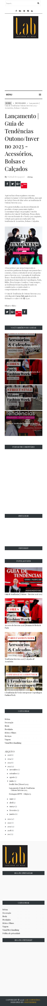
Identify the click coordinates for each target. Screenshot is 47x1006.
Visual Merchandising (13, 743)
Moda (7, 726)
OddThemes (30, 1002)
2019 (9, 826)
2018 (9, 830)
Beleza (7, 719)
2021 (9, 819)
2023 (9, 762)
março (12, 806)
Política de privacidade (11, 933)
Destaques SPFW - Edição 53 (20, 794)
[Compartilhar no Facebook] (7, 183)
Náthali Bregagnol (16, 176)
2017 (9, 834)
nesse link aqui (22, 296)
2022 (9, 766)
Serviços (8, 736)
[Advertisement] (23, 65)
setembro (13, 773)
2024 (9, 759)
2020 (9, 823)
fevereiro (13, 810)
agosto (12, 777)
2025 (9, 755)
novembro (14, 769)
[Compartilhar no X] (12, 183)
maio (11, 799)
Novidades (20, 103)
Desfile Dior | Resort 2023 (18, 784)
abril (11, 802)
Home (8, 103)
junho (12, 781)
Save (25, 184)
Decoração (9, 722)
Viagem (8, 739)
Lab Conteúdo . (33, 1000)
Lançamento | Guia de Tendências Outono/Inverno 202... (22, 789)
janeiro (12, 814)
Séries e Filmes (10, 733)
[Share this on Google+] (18, 183)
